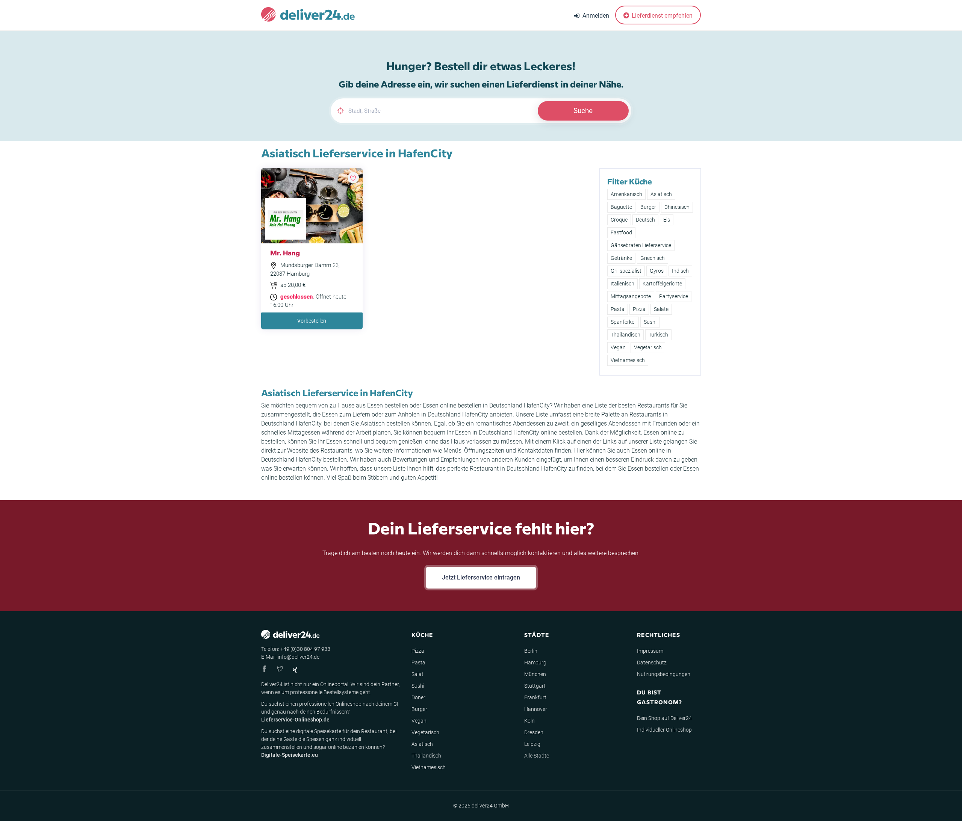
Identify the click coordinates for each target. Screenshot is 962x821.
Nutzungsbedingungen (663, 674)
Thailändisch (625, 335)
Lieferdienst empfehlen (661, 15)
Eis (666, 220)
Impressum (650, 651)
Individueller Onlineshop (664, 730)
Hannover (535, 709)
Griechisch (652, 258)
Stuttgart (535, 686)
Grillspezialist (626, 271)
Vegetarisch (648, 347)
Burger (648, 207)
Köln (529, 721)
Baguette (621, 207)
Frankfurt (535, 697)
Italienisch (622, 284)
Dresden (533, 732)
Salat (417, 674)
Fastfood (621, 232)
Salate (661, 309)
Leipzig (532, 744)
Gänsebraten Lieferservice (641, 245)
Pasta (618, 309)
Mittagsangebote (631, 296)
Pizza (639, 309)
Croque (619, 220)
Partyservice (673, 296)
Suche (583, 110)
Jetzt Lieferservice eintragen (481, 577)
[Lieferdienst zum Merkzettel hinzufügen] (353, 177)
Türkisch (658, 335)
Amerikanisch (626, 194)
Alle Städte (536, 756)
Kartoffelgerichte (662, 284)
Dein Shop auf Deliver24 (664, 718)
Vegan (618, 347)
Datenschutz (652, 663)
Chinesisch (677, 207)
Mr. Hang (285, 252)
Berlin (530, 651)
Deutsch (645, 220)
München (535, 674)
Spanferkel (623, 322)
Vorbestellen (311, 321)
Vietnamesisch (628, 360)
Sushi (650, 322)
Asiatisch (661, 194)
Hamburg (535, 663)
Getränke (621, 258)
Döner (418, 697)
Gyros (657, 271)
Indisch (680, 271)
